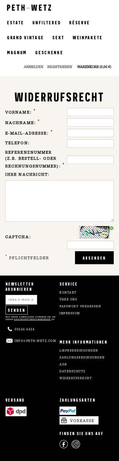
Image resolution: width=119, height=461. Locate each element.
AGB (63, 364)
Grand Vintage (25, 37)
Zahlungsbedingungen (82, 358)
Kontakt (68, 293)
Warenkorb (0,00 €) (94, 67)
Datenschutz (73, 371)
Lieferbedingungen (79, 351)
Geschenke (49, 52)
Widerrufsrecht (76, 378)
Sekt (58, 37)
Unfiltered (46, 22)
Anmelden (33, 67)
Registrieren (59, 67)
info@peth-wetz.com (35, 341)
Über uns (68, 299)
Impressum (70, 313)
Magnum (17, 52)
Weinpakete (88, 37)
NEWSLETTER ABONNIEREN (20, 286)
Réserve (79, 22)
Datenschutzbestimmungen (32, 319)
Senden (16, 310)
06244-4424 (25, 329)
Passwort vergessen (80, 306)
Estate (15, 22)
